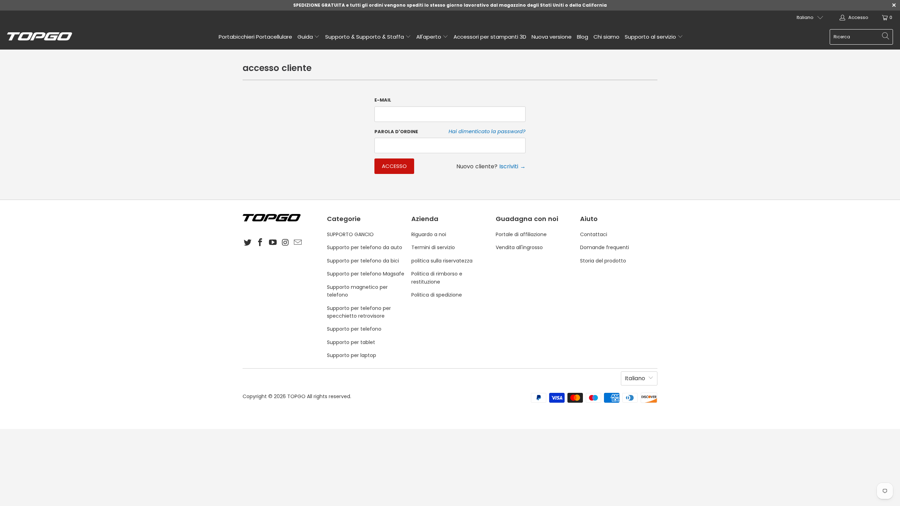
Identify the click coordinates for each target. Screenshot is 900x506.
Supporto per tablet (351, 342)
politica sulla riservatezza (441, 260)
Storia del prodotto (603, 260)
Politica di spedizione (436, 294)
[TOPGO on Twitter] (248, 242)
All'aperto (429, 36)
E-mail (382, 100)
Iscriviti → (512, 166)
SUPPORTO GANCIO (350, 234)
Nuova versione (552, 36)
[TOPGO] (39, 36)
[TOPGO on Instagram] (285, 242)
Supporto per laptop (351, 355)
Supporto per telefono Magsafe (365, 273)
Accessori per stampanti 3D (490, 36)
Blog (582, 36)
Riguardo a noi (428, 234)
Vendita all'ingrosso (519, 247)
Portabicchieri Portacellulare (255, 36)
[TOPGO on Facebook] (260, 242)
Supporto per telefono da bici (363, 260)
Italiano (805, 17)
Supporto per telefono (354, 328)
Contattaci (593, 234)
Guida (305, 36)
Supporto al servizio (651, 36)
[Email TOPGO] (298, 242)
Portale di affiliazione (521, 234)
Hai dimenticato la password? (487, 131)
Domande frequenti (604, 247)
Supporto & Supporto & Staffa (365, 36)
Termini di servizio (433, 247)
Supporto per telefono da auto (364, 247)
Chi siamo (606, 36)
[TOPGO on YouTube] (273, 242)
